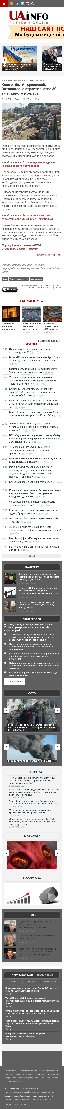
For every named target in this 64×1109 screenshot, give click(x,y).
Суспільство (41, 1071)
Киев (5, 279)
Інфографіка (32, 878)
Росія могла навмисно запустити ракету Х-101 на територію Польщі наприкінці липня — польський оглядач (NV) (32, 780)
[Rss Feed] (11, 4)
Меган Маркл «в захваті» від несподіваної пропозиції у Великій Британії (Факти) (30, 811)
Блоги (32, 915)
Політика (31, 1071)
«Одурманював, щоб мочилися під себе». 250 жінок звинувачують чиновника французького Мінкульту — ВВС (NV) (32, 822)
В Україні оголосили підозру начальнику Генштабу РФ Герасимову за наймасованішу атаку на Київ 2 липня (33, 392)
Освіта (36, 1074)
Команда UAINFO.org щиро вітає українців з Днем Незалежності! (18, 66)
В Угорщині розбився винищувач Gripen (30, 482)
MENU (4, 3)
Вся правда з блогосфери (13, 80)
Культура (14, 1074)
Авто (42, 1074)
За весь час (50, 982)
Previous (3, 60)
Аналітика (32, 567)
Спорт (7, 1078)
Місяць (31, 982)
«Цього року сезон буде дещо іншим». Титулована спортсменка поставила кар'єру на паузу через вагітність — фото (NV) (34, 792)
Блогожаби (32, 835)
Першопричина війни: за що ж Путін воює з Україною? (36, 937)
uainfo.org (35, 1092)
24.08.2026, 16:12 (17, 797)
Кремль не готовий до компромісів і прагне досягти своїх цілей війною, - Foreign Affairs (37, 605)
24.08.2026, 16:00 (17, 806)
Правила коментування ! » (49, 341)
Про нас (8, 1099)
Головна (8, 1071)
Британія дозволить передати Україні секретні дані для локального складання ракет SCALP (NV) (34, 802)
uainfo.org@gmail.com (42, 1099)
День (13, 982)
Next (60, 60)
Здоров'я (53, 1074)
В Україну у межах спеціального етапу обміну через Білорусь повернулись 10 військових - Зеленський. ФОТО (34, 438)
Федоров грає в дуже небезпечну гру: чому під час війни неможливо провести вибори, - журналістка (39, 577)
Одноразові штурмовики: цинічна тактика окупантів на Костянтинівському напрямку (36, 924)
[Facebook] (16, 4)
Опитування (32, 618)
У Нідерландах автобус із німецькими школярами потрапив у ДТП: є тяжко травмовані (29, 450)
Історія (29, 1074)
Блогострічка (32, 772)
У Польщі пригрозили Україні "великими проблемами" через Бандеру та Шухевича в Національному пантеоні (33, 380)
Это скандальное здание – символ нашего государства (29, 164)
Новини (31, 344)
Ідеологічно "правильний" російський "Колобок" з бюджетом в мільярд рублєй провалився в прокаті (37, 952)
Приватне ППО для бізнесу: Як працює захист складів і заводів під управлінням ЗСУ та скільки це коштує (38, 591)
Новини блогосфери (37, 80)
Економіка (52, 1071)
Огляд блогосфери (31, 1078)
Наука (21, 1074)
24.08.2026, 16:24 (17, 786)
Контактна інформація (22, 1099)
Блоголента (45, 1078)
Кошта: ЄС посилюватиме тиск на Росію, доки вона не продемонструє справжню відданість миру (34, 403)
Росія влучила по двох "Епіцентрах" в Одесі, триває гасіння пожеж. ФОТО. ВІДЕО (30, 762)
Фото (32, 693)
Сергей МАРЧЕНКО (49, 255)
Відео (19, 1078)
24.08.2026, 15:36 (17, 827)
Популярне (45, 975)
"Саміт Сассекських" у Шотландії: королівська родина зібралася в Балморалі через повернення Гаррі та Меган (32, 1023)
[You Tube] (27, 4)
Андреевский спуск (19, 279)
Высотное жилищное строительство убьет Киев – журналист (27, 217)
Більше (31, 556)
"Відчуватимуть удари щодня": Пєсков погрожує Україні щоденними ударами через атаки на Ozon (33, 427)
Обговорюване (22, 975)
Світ (6, 1074)
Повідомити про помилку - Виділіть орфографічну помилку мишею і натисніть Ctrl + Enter (31, 268)
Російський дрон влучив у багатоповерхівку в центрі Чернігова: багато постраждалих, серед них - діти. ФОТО (35, 493)
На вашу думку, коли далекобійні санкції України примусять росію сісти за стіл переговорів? (28, 627)
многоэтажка (36, 279)
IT (47, 1074)
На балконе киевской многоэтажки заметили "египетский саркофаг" (9, 330)
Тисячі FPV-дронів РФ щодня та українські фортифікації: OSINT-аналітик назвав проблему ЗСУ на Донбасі (32, 1001)
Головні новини (19, 1071)
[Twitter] (22, 4)
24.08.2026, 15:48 (17, 815)
